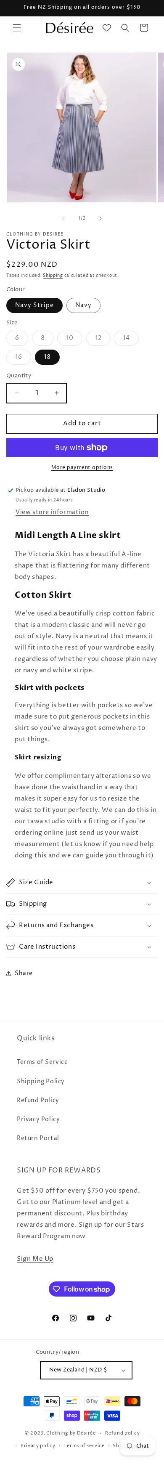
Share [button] (24, 973)
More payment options (82, 467)
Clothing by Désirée (70, 1433)
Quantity (18, 375)
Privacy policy (38, 1446)
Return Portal (38, 1138)
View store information (52, 512)
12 (103, 340)
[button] (17, 28)
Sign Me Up (35, 1258)
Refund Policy (38, 1100)
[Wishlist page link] (107, 28)
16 (23, 359)
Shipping (53, 275)
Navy (83, 305)
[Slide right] (100, 218)
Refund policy (122, 1433)
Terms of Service (42, 1062)
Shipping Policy (41, 1081)
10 (74, 340)
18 (47, 357)
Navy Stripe (34, 305)
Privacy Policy (38, 1119)
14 (131, 340)
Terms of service (83, 1446)
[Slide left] (63, 218)
